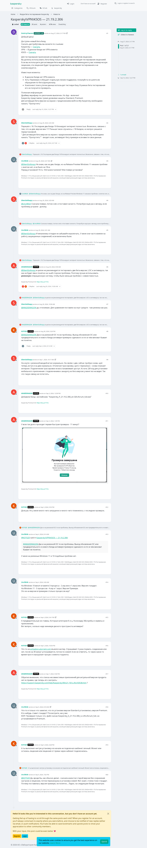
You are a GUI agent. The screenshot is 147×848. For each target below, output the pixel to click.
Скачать (36, 47)
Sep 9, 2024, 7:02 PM (42, 775)
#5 (107, 230)
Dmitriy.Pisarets (27, 33)
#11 (107, 421)
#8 (107, 331)
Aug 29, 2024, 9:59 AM (53, 267)
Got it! (104, 841)
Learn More (55, 843)
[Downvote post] (106, 109)
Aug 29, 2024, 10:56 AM (47, 304)
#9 (107, 360)
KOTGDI (24, 331)
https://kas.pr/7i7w (42, 282)
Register (17, 836)
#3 (107, 161)
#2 (107, 123)
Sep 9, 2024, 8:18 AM (42, 707)
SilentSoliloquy (26, 123)
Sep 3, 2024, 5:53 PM (47, 507)
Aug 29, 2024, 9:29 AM (46, 200)
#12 (107, 507)
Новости (26, 24)
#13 (107, 534)
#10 (107, 393)
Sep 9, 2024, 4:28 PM (47, 745)
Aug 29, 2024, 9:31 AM (42, 230)
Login (25, 836)
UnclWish (24, 161)
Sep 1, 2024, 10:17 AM (46, 360)
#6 (107, 267)
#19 (107, 745)
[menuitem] (70, 3)
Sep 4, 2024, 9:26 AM (42, 582)
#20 (107, 775)
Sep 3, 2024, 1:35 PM (53, 421)
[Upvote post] (98, 109)
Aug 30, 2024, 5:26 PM (48, 331)
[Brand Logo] (16, 3)
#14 (107, 582)
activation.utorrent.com (40, 649)
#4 (107, 200)
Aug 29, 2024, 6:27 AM (42, 161)
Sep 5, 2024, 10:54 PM (48, 646)
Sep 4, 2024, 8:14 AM (42, 534)
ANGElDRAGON (27, 267)
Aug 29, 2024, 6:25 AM (46, 123)
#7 (107, 304)
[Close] (108, 813)
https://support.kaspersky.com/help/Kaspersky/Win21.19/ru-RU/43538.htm (53, 683)
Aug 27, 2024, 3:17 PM (58, 33)
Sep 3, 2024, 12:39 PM (53, 393)
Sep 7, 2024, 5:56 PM (53, 674)
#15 (107, 617)
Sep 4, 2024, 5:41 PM (47, 617)
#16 (107, 646)
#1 (107, 33)
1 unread (123, 75)
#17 (107, 674)
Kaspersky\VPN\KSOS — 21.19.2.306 (52, 537)
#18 (107, 707)
